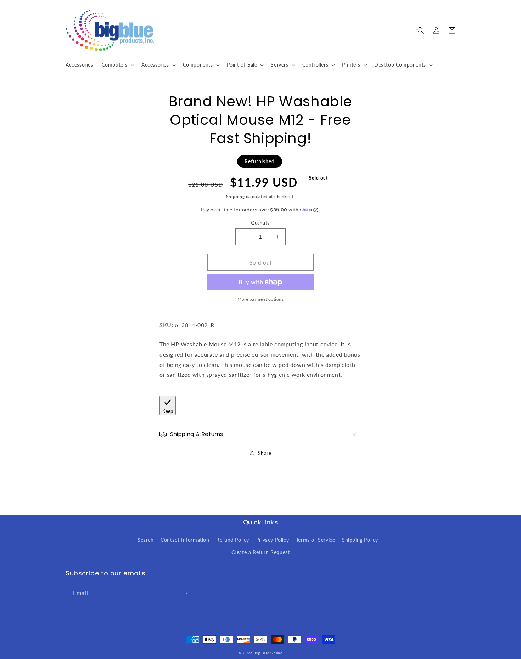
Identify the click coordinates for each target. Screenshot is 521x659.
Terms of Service (315, 540)
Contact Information (185, 540)
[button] (117, 64)
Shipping (235, 196)
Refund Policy (232, 540)
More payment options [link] (260, 299)
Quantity (260, 223)
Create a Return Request (260, 552)
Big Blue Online (268, 653)
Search (146, 540)
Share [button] (264, 453)
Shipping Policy (360, 540)
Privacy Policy (272, 540)
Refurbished (260, 161)
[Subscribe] (185, 593)
